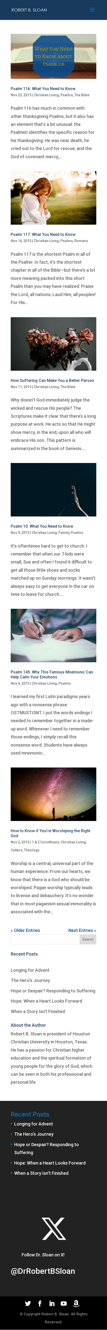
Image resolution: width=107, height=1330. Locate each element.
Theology (31, 850)
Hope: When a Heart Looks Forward (46, 1001)
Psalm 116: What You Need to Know (43, 88)
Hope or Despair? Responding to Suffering (53, 990)
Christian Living (46, 95)
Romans (81, 241)
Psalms (66, 95)
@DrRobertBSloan (43, 1271)
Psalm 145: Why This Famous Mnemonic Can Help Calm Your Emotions (52, 674)
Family (63, 533)
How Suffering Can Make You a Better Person (52, 380)
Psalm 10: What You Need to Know (42, 526)
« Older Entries (25, 930)
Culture (16, 850)
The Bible (81, 95)
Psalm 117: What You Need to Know (43, 234)
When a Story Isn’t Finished (38, 1011)
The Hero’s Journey (30, 980)
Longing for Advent (30, 970)
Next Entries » (82, 930)
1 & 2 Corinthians (45, 842)
